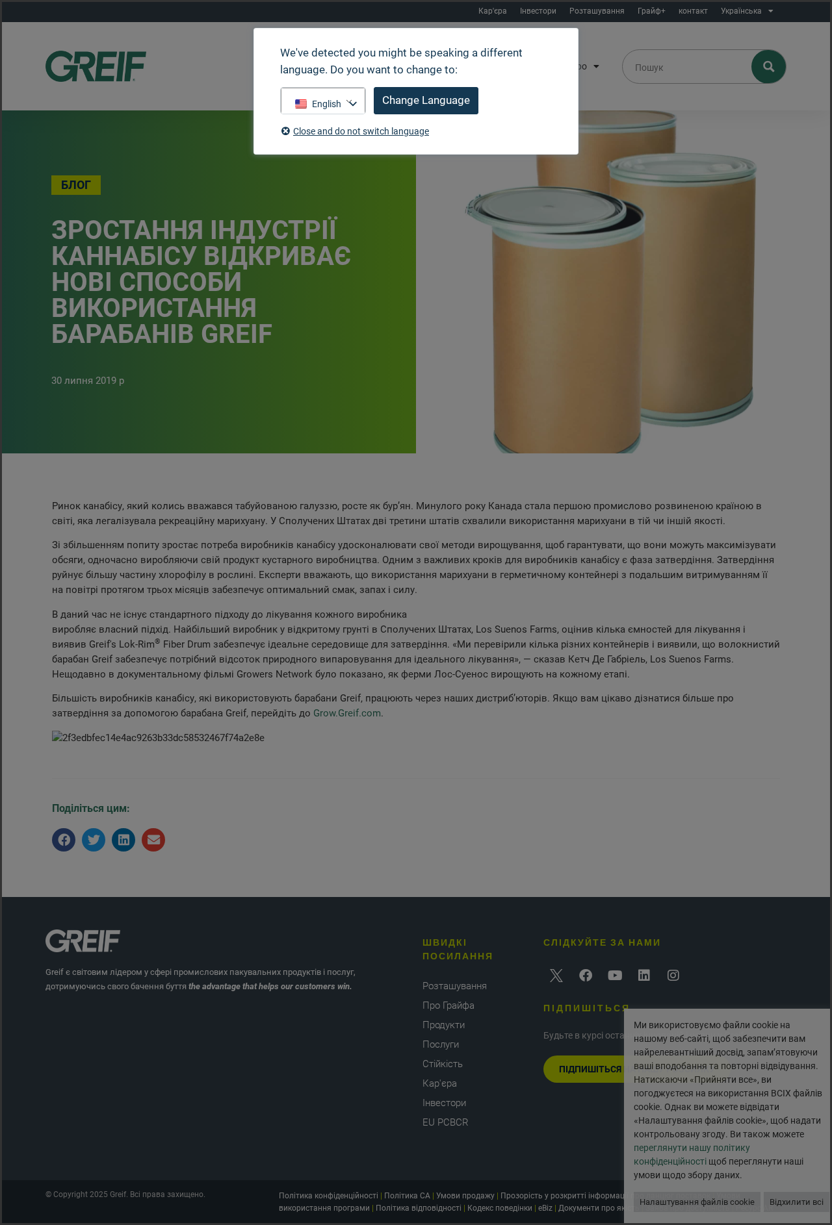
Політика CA (407, 1195)
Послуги (440, 1044)
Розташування (597, 11)
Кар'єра (492, 11)
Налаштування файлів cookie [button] (697, 1202)
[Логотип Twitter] (556, 976)
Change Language (426, 100)
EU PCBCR (445, 1122)
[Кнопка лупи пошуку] (769, 66)
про (579, 66)
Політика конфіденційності (328, 1195)
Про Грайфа (448, 1005)
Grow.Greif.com (347, 713)
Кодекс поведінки (499, 1208)
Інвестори (538, 11)
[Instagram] (673, 976)
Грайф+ (652, 11)
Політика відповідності (419, 1208)
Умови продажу (465, 1195)
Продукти (443, 1025)
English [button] (326, 104)
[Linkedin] (644, 976)
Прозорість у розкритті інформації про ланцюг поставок (605, 1195)
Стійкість (442, 1064)
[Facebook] (586, 976)
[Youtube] (615, 976)
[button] (63, 840)
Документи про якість (599, 1208)
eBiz (545, 1208)
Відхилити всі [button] (797, 1202)
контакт (693, 11)
